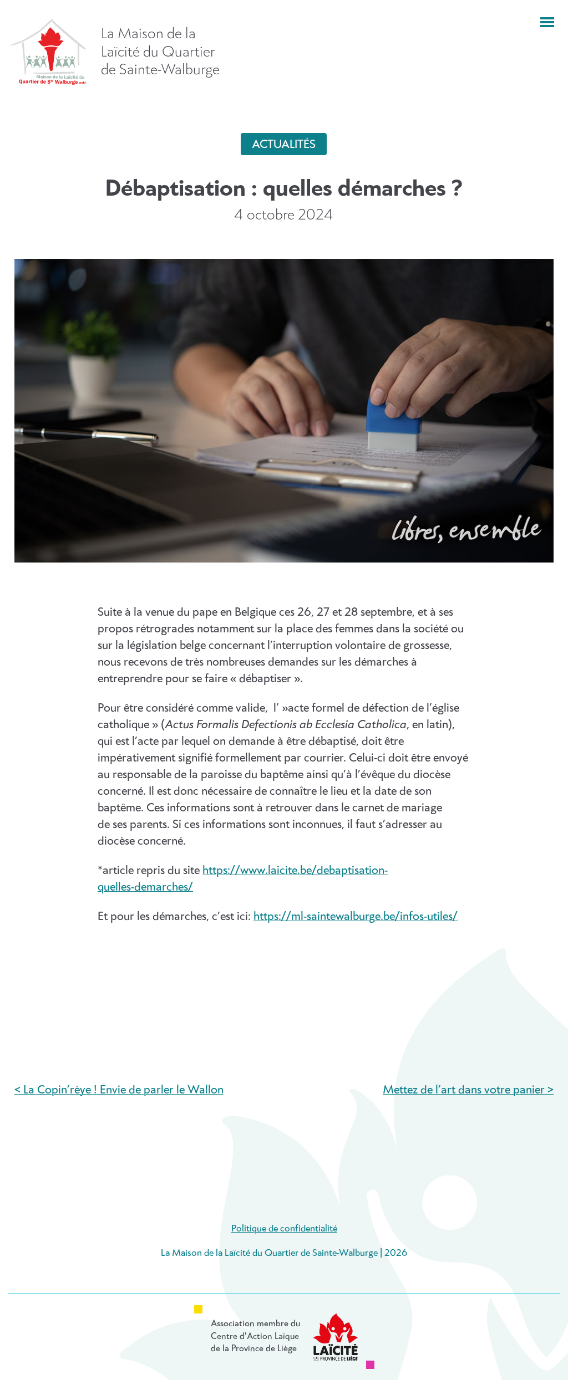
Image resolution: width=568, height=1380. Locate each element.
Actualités (284, 144)
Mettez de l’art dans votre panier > (468, 1090)
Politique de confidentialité (284, 1229)
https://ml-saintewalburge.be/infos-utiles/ (355, 916)
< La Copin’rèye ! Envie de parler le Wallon (119, 1090)
